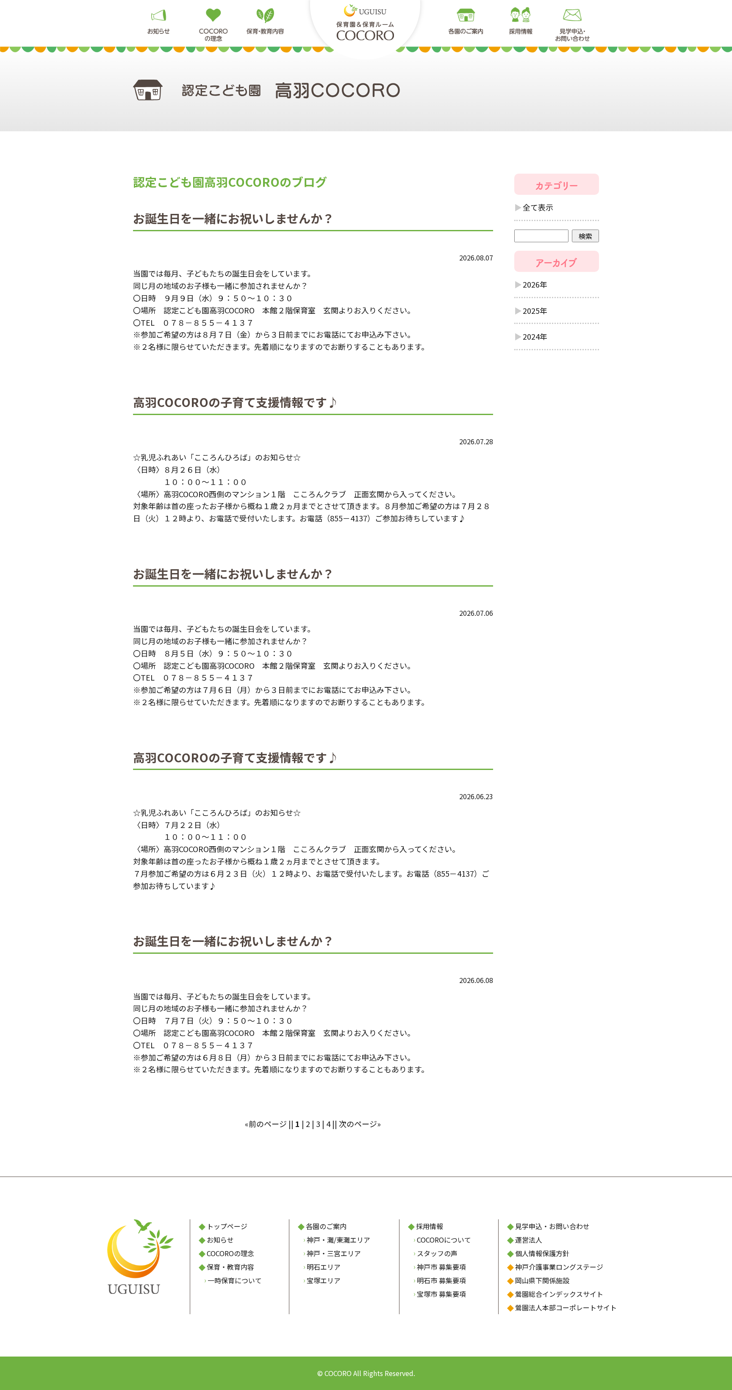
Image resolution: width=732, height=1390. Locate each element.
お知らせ (220, 1240)
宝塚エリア (324, 1280)
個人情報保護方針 (542, 1253)
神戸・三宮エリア (334, 1253)
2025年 (535, 310)
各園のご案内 (326, 1226)
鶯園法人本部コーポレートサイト (566, 1307)
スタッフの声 (437, 1253)
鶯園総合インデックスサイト (559, 1294)
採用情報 (429, 1226)
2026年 (535, 284)
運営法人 (528, 1240)
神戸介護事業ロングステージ (559, 1267)
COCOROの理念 (230, 1253)
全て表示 (538, 207)
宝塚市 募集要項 (441, 1294)
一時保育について (235, 1280)
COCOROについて (444, 1240)
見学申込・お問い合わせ (552, 1226)
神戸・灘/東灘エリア (338, 1240)
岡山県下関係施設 (542, 1280)
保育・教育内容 (230, 1267)
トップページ (227, 1226)
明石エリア (324, 1267)
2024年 (535, 336)
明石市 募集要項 (441, 1280)
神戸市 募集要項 (441, 1267)
